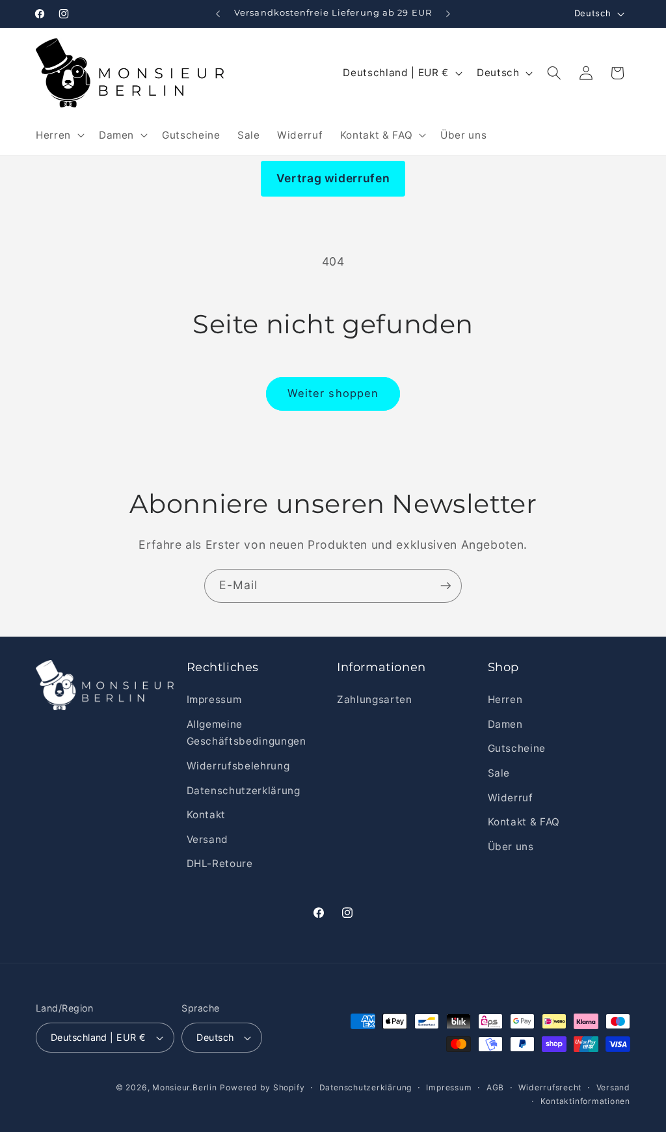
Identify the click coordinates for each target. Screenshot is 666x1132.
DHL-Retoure (220, 863)
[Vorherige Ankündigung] (218, 13)
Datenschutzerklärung (243, 790)
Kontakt (206, 814)
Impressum (214, 699)
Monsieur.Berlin (184, 1087)
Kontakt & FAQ (524, 822)
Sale (499, 773)
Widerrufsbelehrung (238, 766)
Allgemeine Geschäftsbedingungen (246, 733)
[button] (58, 135)
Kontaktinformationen (585, 1101)
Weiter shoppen (333, 393)
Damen (505, 724)
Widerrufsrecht (549, 1087)
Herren (505, 699)
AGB (495, 1087)
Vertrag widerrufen (333, 178)
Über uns (511, 846)
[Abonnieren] (445, 586)
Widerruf (510, 798)
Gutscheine (517, 748)
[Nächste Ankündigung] (448, 13)
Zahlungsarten (374, 699)
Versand (208, 839)
